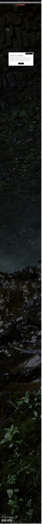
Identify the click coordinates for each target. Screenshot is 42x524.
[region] (21, 59)
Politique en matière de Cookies (14, 58)
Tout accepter (20, 63)
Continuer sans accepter (29, 53)
